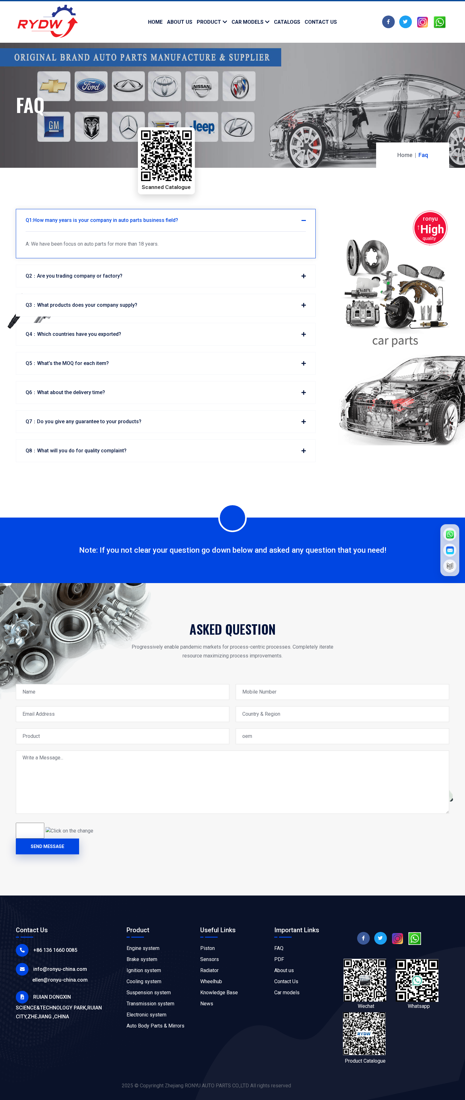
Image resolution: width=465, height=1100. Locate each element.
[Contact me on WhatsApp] (449, 534)
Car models (248, 22)
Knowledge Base (219, 993)
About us (284, 970)
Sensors (209, 959)
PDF (279, 959)
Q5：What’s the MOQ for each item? (67, 363)
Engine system (143, 948)
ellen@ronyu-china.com (60, 980)
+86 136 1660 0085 (55, 950)
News (206, 1004)
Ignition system (144, 970)
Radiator (209, 970)
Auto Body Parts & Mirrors (155, 1026)
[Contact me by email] (449, 550)
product (209, 22)
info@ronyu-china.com (60, 969)
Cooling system (144, 981)
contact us (321, 22)
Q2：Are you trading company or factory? (74, 276)
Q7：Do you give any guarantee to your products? (83, 421)
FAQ (278, 948)
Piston (207, 948)
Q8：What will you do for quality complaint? (76, 451)
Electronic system (146, 1015)
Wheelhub (211, 981)
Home (155, 22)
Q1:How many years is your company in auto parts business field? (102, 220)
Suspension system (149, 993)
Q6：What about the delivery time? (65, 392)
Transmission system (150, 1004)
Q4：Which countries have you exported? (73, 334)
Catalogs (287, 22)
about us (179, 22)
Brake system (142, 959)
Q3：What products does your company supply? (81, 305)
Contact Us (286, 981)
